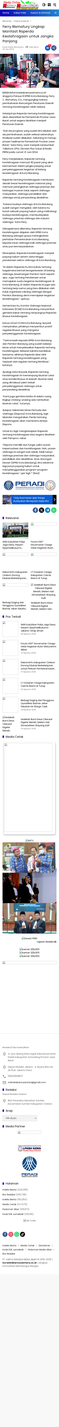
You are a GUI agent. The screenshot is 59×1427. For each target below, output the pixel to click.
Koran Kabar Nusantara (13, 47)
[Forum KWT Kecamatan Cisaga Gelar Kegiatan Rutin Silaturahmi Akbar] (44, 530)
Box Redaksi (9, 1194)
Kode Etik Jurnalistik (13, 1214)
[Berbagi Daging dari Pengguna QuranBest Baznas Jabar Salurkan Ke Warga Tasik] (15, 591)
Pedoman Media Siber (40, 1249)
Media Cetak (9, 1204)
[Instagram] (10, 1234)
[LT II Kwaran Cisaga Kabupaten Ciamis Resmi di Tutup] (44, 561)
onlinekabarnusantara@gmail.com (27, 1082)
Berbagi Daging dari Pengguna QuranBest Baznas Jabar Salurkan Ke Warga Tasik (15, 605)
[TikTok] (22, 1234)
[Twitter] (41, 510)
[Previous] (9, 788)
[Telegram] (47, 510)
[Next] (49, 788)
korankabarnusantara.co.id (19, 1262)
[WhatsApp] (53, 510)
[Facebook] (35, 510)
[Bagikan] (53, 48)
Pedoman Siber (11, 1209)
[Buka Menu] (49, 5)
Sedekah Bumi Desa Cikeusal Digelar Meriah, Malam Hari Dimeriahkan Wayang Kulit (42, 606)
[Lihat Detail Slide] (29, 997)
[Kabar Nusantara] (21, 4)
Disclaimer (44, 1245)
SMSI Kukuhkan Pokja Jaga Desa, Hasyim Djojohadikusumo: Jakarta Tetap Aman (14, 545)
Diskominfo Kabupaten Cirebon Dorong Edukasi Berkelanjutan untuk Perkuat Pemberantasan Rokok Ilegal (15, 575)
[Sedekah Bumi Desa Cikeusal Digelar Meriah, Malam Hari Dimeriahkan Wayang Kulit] (44, 591)
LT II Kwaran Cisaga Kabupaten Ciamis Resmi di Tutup (41, 575)
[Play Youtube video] (29, 857)
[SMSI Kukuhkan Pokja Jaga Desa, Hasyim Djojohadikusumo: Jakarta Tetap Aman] (15, 530)
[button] (44, 5)
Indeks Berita (9, 1189)
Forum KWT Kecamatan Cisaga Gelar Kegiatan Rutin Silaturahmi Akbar (42, 545)
